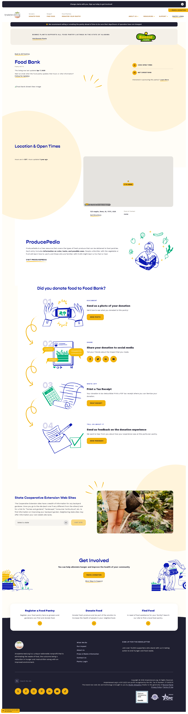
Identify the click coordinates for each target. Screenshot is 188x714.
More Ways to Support (94, 581)
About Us (81, 650)
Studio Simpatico (135, 685)
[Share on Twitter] (98, 359)
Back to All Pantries (22, 54)
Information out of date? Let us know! (11, 710)
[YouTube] (57, 691)
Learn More (164, 80)
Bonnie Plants (168, 685)
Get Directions (95, 215)
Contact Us (81, 658)
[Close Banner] (182, 4)
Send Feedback (96, 441)
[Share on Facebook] (90, 359)
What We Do (82, 643)
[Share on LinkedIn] (105, 359)
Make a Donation (179, 10)
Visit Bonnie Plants (39, 38)
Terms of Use (168, 687)
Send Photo (95, 317)
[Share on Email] (113, 359)
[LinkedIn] (49, 691)
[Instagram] (33, 691)
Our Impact (81, 646)
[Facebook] (26, 691)
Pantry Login (178, 16)
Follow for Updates (22, 76)
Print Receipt (96, 403)
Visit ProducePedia (36, 260)
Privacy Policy (156, 687)
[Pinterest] (41, 691)
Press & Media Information (88, 654)
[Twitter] (18, 691)
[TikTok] (65, 691)
